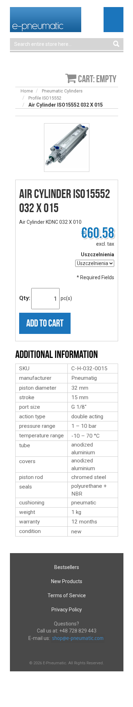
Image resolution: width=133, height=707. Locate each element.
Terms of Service (67, 595)
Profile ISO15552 (44, 98)
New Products (66, 581)
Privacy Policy (66, 609)
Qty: (24, 297)
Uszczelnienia (97, 254)
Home (27, 91)
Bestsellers (66, 567)
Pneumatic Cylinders (62, 91)
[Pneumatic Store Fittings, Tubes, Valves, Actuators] (45, 19)
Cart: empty (97, 78)
